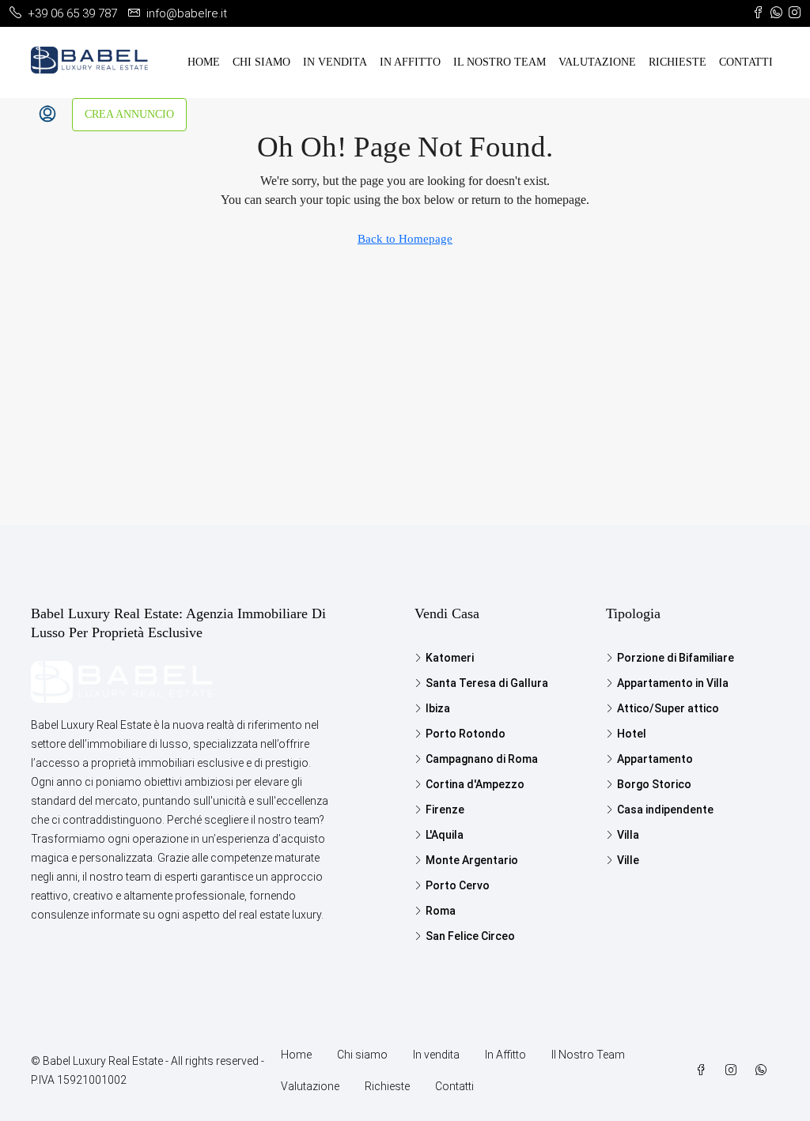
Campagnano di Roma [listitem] (482, 759)
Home (203, 62)
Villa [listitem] (628, 834)
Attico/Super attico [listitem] (668, 708)
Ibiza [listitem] (438, 708)
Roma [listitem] (441, 910)
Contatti (746, 62)
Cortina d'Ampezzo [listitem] (475, 784)
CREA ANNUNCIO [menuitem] (129, 114)
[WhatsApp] (764, 1070)
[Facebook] (704, 1070)
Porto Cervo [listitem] (458, 885)
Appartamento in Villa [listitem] (673, 683)
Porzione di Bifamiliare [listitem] (675, 657)
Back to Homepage (405, 238)
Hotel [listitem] (631, 733)
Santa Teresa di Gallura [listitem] (487, 683)
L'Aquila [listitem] (445, 834)
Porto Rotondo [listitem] (465, 733)
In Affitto (410, 62)
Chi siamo (261, 62)
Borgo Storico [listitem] (654, 784)
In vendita (335, 62)
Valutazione (597, 62)
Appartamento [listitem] (655, 759)
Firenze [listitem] (445, 809)
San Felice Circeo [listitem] (470, 936)
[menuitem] (47, 114)
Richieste (677, 62)
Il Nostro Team (499, 62)
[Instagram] (734, 1070)
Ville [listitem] (628, 860)
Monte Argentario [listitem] (472, 860)
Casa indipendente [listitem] (665, 809)
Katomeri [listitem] (450, 657)
